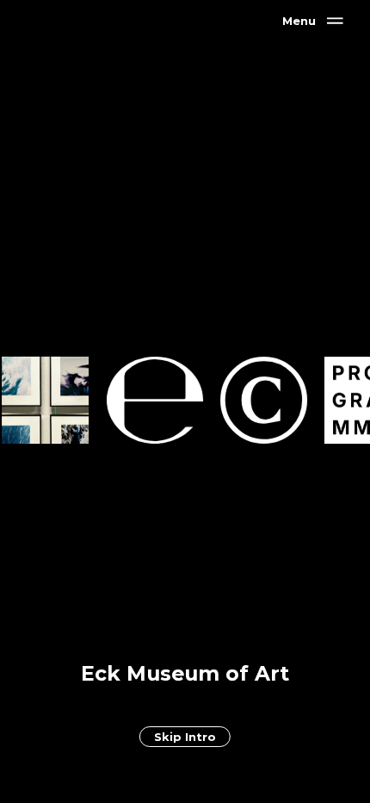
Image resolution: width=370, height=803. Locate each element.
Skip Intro (185, 737)
